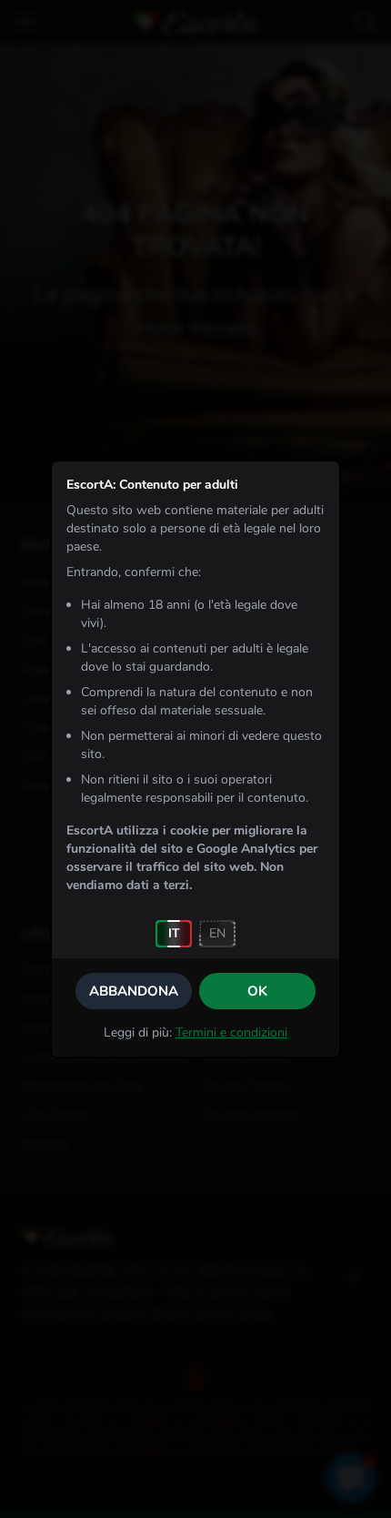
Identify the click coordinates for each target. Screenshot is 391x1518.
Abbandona (133, 991)
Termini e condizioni (231, 1032)
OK (257, 991)
